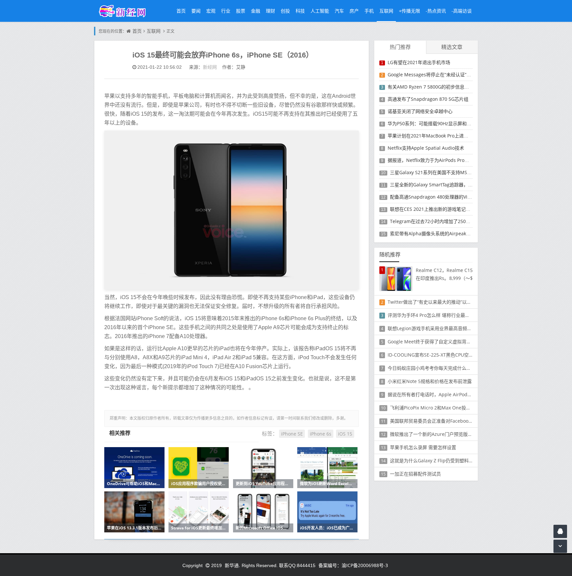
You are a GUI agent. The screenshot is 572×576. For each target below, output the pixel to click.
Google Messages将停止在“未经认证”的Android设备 (443, 74)
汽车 (339, 11)
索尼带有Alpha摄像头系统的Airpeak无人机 (435, 233)
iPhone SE (292, 434)
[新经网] (126, 11)
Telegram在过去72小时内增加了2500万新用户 (438, 221)
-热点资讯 (436, 11)
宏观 (210, 11)
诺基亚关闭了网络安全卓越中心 (420, 111)
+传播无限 (409, 11)
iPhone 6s (320, 434)
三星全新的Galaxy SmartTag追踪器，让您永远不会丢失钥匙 (452, 184)
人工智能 (319, 11)
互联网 (386, 11)
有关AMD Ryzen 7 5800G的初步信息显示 (431, 87)
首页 (181, 11)
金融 (255, 11)
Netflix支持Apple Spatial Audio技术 (426, 148)
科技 (300, 11)
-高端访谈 (462, 11)
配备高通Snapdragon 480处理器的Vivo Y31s (437, 197)
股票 (240, 11)
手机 (369, 11)
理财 (270, 11)
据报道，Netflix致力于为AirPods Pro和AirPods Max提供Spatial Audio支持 (466, 160)
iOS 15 (345, 434)
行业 (225, 11)
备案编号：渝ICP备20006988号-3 (353, 565)
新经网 (210, 67)
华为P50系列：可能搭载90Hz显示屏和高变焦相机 (439, 123)
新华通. (232, 565)
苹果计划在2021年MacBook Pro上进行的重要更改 (440, 136)
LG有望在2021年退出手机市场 (419, 62)
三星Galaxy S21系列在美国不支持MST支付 (434, 172)
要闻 (196, 11)
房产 (354, 11)
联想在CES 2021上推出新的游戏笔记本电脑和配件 (442, 209)
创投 (285, 11)
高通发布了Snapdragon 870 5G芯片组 (428, 99)
